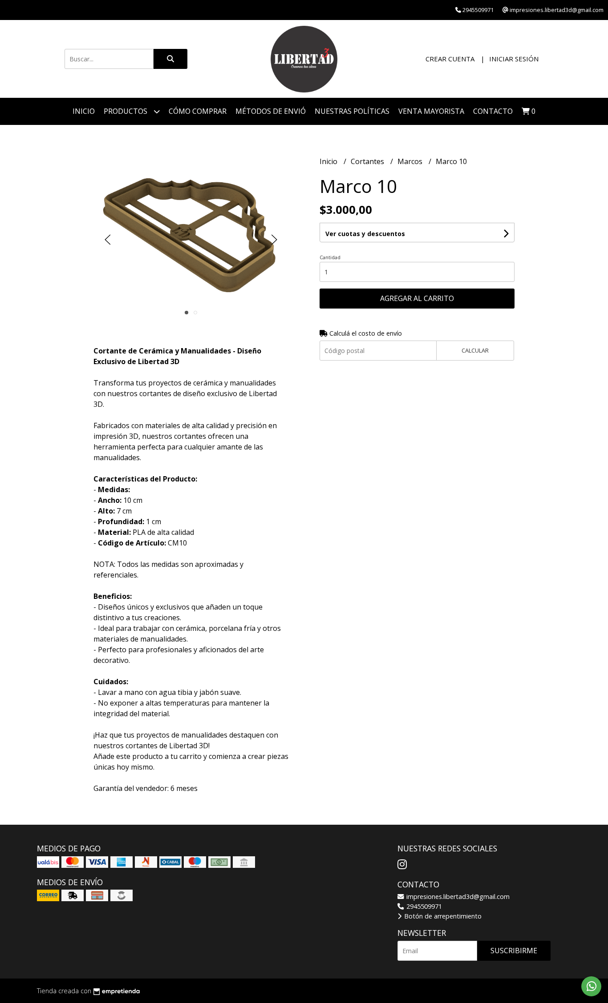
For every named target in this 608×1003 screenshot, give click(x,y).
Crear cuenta (450, 58)
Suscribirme (513, 950)
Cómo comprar (198, 111)
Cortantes (368, 161)
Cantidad (330, 257)
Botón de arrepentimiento (442, 916)
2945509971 (423, 906)
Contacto (493, 111)
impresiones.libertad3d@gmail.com (457, 896)
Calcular (475, 350)
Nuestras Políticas (352, 111)
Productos (126, 111)
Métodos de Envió (270, 111)
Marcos (410, 161)
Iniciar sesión (514, 58)
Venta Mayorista (431, 111)
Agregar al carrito (417, 298)
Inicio (84, 111)
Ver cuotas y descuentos (365, 233)
